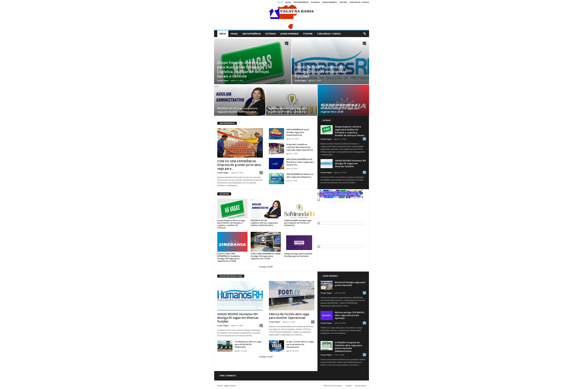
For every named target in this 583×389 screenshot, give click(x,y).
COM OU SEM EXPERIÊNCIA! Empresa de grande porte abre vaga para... (239, 164)
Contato (348, 385)
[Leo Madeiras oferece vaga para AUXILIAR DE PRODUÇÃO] (224, 346)
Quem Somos (360, 385)
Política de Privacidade (332, 385)
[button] (364, 33)
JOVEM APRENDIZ (329, 2)
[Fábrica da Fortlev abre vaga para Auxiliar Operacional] (291, 295)
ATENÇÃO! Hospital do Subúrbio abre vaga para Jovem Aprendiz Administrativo (348, 347)
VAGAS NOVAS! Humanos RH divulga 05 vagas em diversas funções (320, 71)
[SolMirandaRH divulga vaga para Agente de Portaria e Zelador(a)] (291, 101)
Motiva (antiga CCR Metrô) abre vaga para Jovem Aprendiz (349, 315)
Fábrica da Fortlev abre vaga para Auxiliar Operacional (289, 316)
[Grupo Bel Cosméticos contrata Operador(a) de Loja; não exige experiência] (276, 148)
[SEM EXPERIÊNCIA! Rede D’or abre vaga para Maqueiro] (276, 178)
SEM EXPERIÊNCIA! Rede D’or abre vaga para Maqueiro (300, 175)
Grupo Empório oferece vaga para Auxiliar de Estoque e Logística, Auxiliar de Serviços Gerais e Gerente (243, 69)
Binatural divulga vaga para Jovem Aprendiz (350, 284)
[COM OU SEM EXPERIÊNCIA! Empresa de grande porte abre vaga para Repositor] (240, 143)
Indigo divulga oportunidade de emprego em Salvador (298, 254)
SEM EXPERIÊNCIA (301, 2)
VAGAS (288, 2)
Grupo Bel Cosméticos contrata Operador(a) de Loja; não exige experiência (299, 147)
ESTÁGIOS (315, 2)
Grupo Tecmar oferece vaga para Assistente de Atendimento (300, 344)
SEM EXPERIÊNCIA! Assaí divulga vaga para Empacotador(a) (297, 132)
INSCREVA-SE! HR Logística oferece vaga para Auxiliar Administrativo (237, 110)
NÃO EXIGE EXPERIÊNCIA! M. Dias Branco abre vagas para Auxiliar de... (300, 162)
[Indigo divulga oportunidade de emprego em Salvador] (299, 241)
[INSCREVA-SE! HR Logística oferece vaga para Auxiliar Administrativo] (239, 101)
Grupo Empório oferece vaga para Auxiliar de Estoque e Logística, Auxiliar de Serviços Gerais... (350, 131)
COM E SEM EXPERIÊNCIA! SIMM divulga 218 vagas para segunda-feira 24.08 (265, 256)
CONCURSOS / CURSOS (359, 2)
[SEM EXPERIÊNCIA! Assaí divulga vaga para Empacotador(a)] (276, 133)
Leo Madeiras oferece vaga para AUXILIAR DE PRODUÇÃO (248, 344)
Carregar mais (265, 267)
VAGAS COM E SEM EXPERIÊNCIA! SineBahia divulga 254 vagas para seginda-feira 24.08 (340, 108)
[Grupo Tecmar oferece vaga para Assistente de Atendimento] (276, 346)
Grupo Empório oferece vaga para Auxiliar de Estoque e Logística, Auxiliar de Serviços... (231, 224)
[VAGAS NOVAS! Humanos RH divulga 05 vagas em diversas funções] (240, 295)
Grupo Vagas (222, 80)
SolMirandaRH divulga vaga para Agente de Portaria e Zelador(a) (288, 110)
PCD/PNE (343, 2)
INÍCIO (280, 2)
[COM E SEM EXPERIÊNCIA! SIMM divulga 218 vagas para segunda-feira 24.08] (266, 241)
